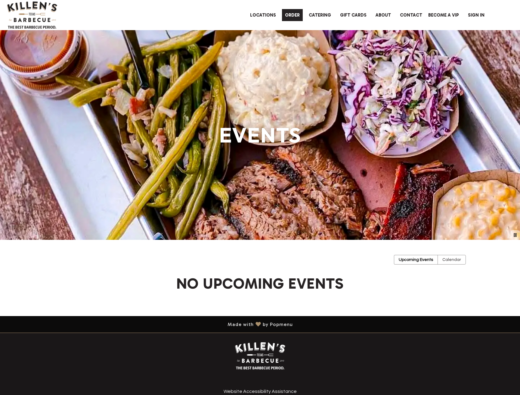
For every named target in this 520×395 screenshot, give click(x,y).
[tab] (416, 260)
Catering (320, 15)
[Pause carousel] (515, 235)
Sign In (476, 15)
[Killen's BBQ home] (32, 15)
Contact (411, 15)
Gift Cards (353, 15)
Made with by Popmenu (149, 324)
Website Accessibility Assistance (260, 391)
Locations (263, 15)
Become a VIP (443, 15)
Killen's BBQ (260, 355)
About (383, 15)
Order (292, 15)
